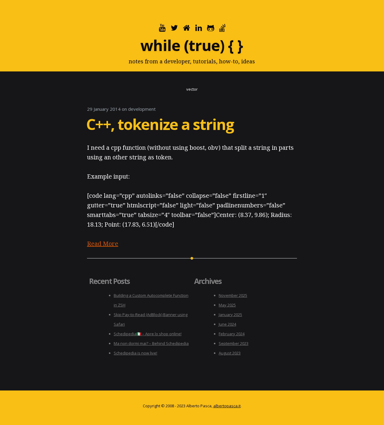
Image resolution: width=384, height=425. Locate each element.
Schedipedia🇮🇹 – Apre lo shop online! (148, 333)
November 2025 (233, 295)
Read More (102, 244)
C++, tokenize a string (160, 124)
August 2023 (230, 353)
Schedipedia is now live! (135, 353)
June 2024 (227, 324)
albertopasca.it (227, 405)
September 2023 (233, 343)
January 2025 (230, 314)
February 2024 (231, 333)
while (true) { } (191, 45)
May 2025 (227, 305)
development (142, 109)
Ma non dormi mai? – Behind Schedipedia (151, 343)
